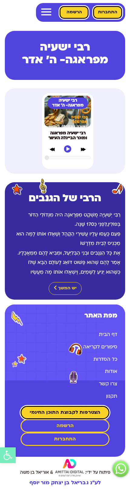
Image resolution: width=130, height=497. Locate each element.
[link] (8, 455)
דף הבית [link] (108, 334)
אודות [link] (111, 371)
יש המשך (66, 288)
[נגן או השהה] (67, 150)
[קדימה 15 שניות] (83, 150)
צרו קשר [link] (108, 384)
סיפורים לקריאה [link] (100, 347)
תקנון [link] (111, 396)
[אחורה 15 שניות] (52, 150)
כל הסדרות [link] (105, 359)
